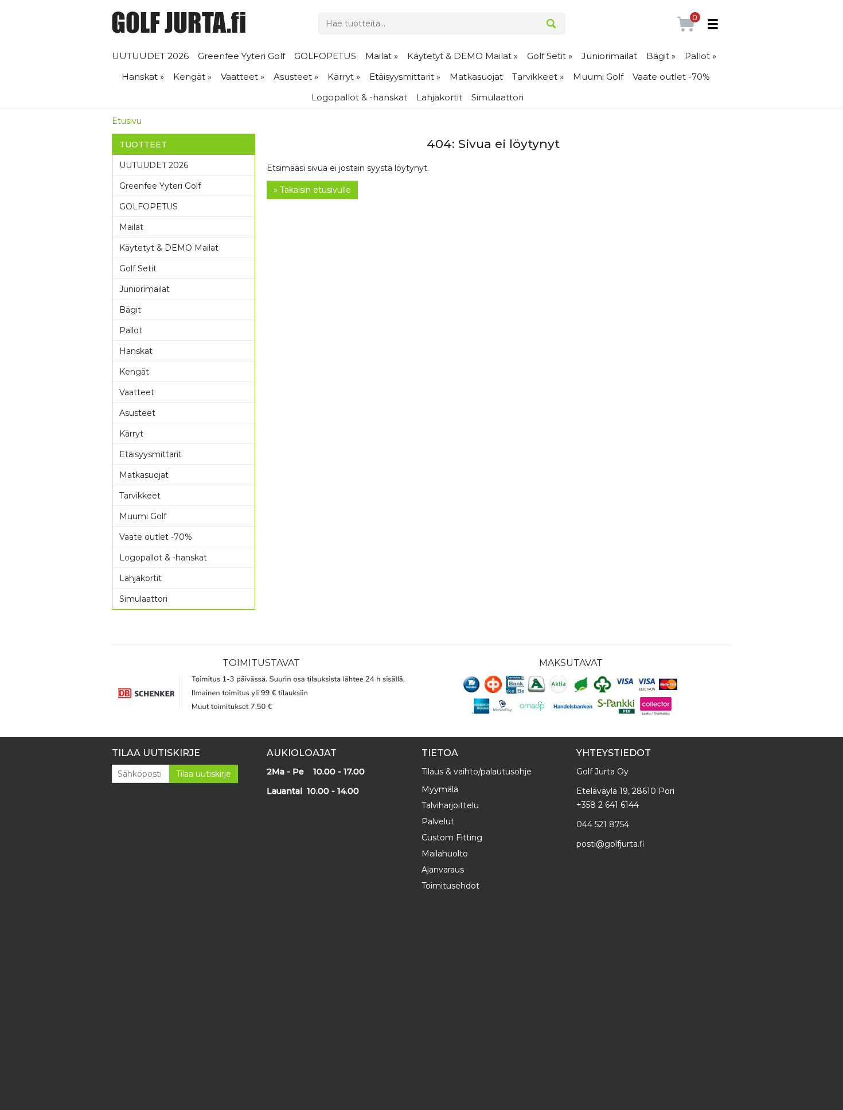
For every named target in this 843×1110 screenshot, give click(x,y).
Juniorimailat (609, 55)
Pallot (130, 330)
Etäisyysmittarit (150, 454)
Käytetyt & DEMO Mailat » (462, 55)
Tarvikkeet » (538, 76)
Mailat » (381, 55)
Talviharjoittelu (450, 805)
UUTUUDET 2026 (150, 55)
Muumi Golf (598, 76)
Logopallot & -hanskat (359, 97)
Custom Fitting (452, 837)
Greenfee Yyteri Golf (241, 55)
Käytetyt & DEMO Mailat (168, 248)
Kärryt (131, 434)
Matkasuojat (476, 76)
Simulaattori (497, 97)
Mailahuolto (445, 853)
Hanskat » (143, 76)
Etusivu (127, 121)
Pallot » (700, 55)
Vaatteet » (242, 76)
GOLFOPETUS (325, 55)
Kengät (134, 372)
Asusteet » (296, 76)
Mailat (131, 227)
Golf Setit (138, 268)
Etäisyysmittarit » (404, 76)
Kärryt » (343, 76)
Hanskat (136, 351)
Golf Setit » (549, 55)
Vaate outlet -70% (671, 76)
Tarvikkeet (140, 495)
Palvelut (438, 821)
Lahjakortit (439, 97)
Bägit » (661, 55)
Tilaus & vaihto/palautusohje (477, 771)
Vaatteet (136, 392)
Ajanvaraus (443, 869)
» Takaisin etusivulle (312, 190)
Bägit (130, 310)
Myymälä (440, 789)
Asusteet (137, 413)
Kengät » (192, 76)
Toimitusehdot (450, 886)
